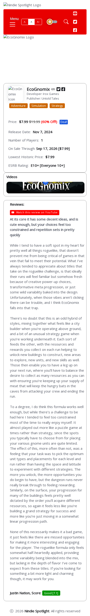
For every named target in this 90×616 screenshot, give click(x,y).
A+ (38, 21)
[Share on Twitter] (58, 89)
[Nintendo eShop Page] (53, 89)
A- (25, 21)
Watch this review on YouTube (37, 212)
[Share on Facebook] (63, 89)
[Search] (66, 21)
